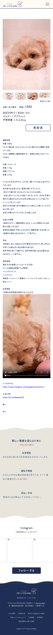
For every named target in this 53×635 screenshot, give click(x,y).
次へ (4, 411)
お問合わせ (22, 613)
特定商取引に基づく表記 (27, 621)
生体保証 (31, 617)
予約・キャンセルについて (18, 617)
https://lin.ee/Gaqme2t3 (13, 397)
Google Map (40, 603)
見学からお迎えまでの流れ (36, 613)
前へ (4, 404)
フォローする (26, 570)
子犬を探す (12, 613)
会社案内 (40, 617)
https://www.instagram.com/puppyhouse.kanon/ (23, 387)
